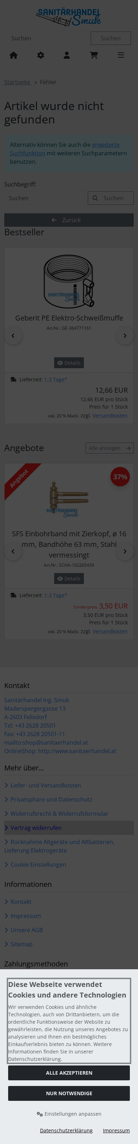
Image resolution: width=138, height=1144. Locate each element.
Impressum (116, 1130)
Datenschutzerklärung (66, 1130)
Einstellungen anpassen (72, 1113)
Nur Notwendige (69, 1093)
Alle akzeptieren (69, 1072)
